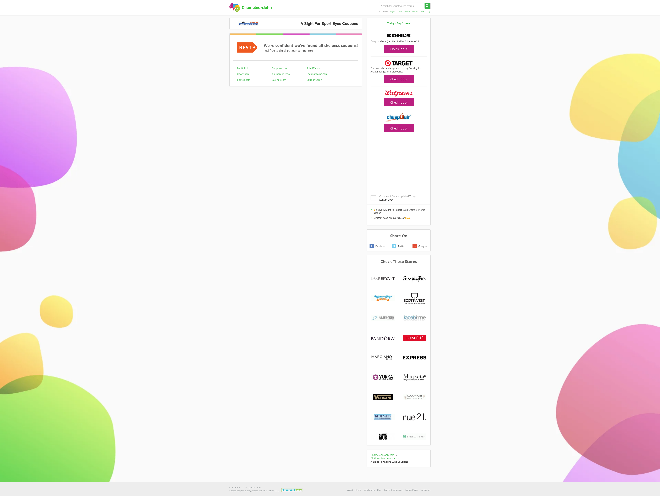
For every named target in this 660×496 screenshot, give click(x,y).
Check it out (398, 49)
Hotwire (399, 11)
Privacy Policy (411, 490)
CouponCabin (314, 79)
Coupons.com (280, 68)
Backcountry (425, 11)
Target (392, 11)
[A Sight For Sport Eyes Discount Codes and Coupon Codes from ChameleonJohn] (250, 7)
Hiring (358, 490)
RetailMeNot (313, 68)
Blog (379, 490)
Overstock (407, 11)
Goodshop (243, 74)
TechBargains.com (317, 74)
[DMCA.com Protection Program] (291, 489)
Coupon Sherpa (281, 74)
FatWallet (242, 68)
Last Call (415, 11)
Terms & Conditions (393, 490)
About (350, 490)
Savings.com (279, 79)
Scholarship (369, 490)
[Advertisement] (398, 161)
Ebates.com (243, 79)
